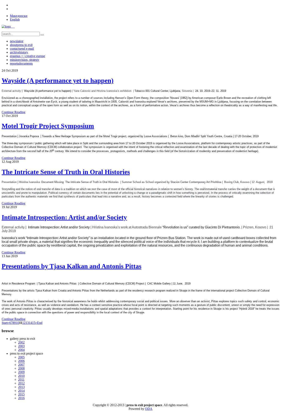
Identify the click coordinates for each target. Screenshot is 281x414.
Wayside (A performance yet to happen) (58, 80)
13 (27, 322)
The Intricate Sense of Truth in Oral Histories (66, 172)
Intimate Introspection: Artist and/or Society (64, 217)
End (39, 322)
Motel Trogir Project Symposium (48, 126)
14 (30, 322)
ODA (148, 408)
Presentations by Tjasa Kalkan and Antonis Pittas (71, 266)
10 (17, 322)
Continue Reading (13, 112)
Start (5, 322)
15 (33, 322)
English (15, 19)
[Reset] (42, 34)
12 (24, 322)
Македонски (18, 16)
